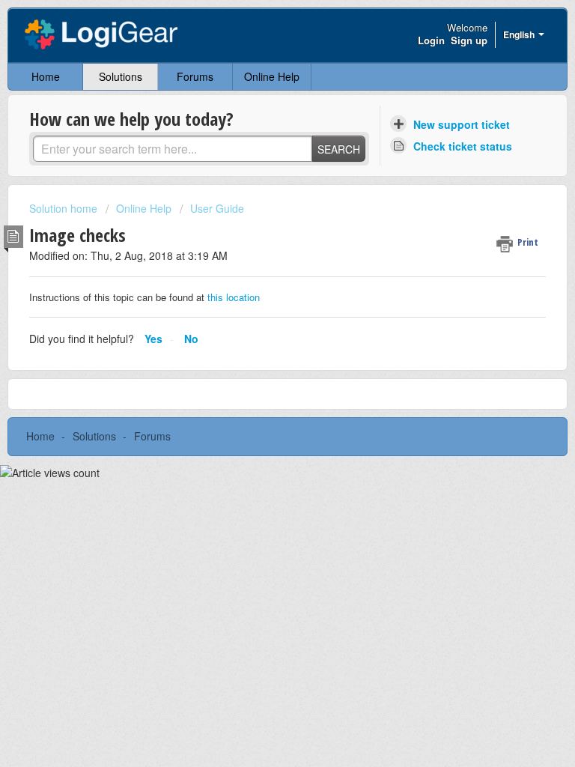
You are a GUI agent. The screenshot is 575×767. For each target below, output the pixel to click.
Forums (195, 76)
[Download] (260, 372)
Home (45, 76)
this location (232, 297)
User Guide (217, 208)
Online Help (271, 76)
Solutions (120, 76)
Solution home (64, 208)
